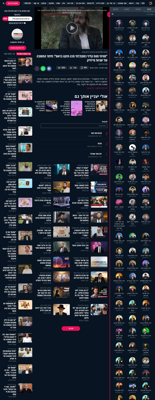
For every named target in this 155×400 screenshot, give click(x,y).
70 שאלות (90, 3)
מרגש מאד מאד (96, 133)
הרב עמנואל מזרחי (43, 197)
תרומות (43, 3)
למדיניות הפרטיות (13, 23)
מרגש (100, 143)
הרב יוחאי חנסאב (44, 165)
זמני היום (70, 3)
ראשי (105, 52)
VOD (142, 3)
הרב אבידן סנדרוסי (81, 272)
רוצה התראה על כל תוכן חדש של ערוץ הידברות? (17, 12)
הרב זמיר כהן (111, 3)
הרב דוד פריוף (45, 242)
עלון (63, 3)
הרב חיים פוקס (45, 212)
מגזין (137, 3)
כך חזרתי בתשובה (100, 88)
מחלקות (51, 3)
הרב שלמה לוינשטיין (80, 227)
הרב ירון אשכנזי (82, 182)
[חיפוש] (112, 14)
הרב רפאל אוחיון (82, 242)
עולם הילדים (100, 3)
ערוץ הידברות (94, 52)
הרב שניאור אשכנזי (81, 257)
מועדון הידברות (13, 3)
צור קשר (36, 3)
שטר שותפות (122, 3)
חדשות (131, 3)
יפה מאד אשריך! (96, 153)
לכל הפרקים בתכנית (17, 47)
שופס (58, 3)
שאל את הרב (80, 3)
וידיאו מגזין (85, 52)
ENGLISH (27, 3)
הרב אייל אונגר (82, 212)
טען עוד (70, 328)
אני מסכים (16, 23)
